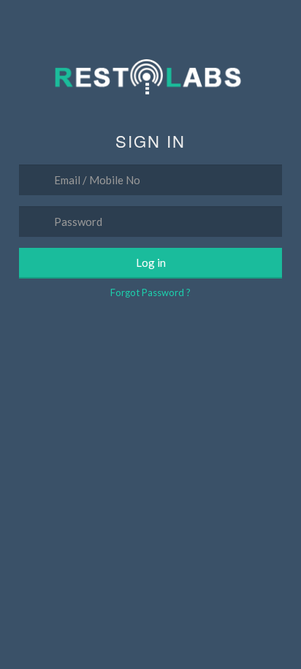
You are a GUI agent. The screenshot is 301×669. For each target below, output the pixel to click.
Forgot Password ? (150, 292)
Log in (151, 262)
